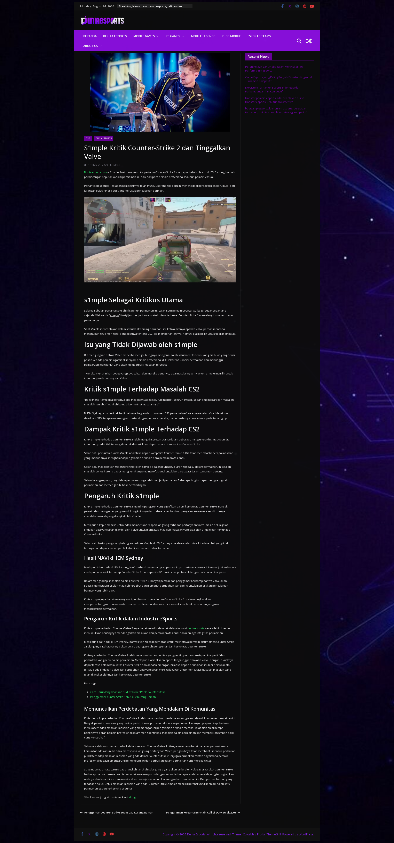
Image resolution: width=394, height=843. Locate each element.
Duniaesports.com (95, 172)
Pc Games (173, 36)
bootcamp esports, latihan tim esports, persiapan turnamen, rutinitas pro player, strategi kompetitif (276, 110)
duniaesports (196, 628)
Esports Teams (259, 36)
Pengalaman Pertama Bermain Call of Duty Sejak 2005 (201, 812)
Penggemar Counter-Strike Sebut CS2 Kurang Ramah (123, 697)
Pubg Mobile (231, 36)
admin (116, 165)
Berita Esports (115, 36)
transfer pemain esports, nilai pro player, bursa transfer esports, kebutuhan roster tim (274, 100)
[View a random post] (309, 41)
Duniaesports (104, 138)
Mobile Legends (203, 36)
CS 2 (88, 138)
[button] (157, 36)
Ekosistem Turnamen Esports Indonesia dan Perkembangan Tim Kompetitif (272, 89)
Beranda (90, 36)
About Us (90, 46)
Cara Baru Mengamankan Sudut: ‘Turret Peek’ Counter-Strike (128, 692)
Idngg (132, 797)
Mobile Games (144, 36)
